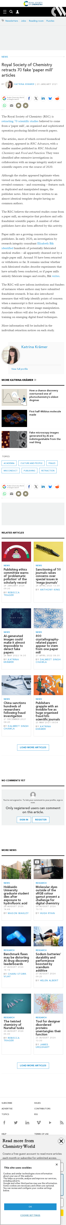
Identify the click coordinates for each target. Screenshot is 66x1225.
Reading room (36, 21)
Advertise (7, 1108)
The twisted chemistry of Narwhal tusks (14, 1024)
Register (41, 819)
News (5, 57)
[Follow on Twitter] (15, 1122)
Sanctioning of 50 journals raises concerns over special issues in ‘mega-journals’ (48, 576)
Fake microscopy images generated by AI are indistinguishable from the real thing (45, 437)
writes (55, 276)
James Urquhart (43, 1046)
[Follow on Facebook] (4, 1122)
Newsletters (11, 21)
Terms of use (41, 1134)
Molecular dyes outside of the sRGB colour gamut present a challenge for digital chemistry (48, 895)
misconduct (11, 470)
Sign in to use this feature (49, 91)
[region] (30, 1192)
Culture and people (31, 463)
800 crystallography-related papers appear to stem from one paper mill (47, 644)
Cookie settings (30, 1215)
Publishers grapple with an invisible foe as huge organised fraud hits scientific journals (48, 711)
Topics (5, 1114)
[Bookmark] (26, 105)
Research (41, 883)
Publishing (29, 470)
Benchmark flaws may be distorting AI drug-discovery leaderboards (16, 959)
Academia (9, 463)
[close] (64, 91)
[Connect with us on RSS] (61, 1122)
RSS (36, 1114)
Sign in (24, 819)
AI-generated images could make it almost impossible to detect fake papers (14, 644)
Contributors (42, 1108)
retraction (47, 470)
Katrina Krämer (24, 84)
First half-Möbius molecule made (45, 413)
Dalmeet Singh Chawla (48, 660)
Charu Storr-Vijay (15, 975)
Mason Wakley (18, 913)
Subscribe (7, 1103)
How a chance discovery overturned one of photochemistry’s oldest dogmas (43, 395)
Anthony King (50, 589)
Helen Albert (49, 980)
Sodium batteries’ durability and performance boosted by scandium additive (48, 962)
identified (7, 248)
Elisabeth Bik (45, 243)
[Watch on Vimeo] (38, 1122)
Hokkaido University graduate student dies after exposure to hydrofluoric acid (16, 895)
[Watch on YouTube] (50, 1122)
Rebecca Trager (12, 594)
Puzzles (50, 21)
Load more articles (33, 747)
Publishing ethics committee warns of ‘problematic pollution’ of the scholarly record (16, 576)
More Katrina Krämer (17, 380)
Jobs (23, 21)
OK (30, 1206)
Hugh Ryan (47, 913)
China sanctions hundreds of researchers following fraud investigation (15, 709)
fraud (52, 463)
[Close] (56, 1164)
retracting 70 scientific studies (20, 121)
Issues (37, 1103)
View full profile (19, 369)
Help (4, 1134)
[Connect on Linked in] (27, 1122)
